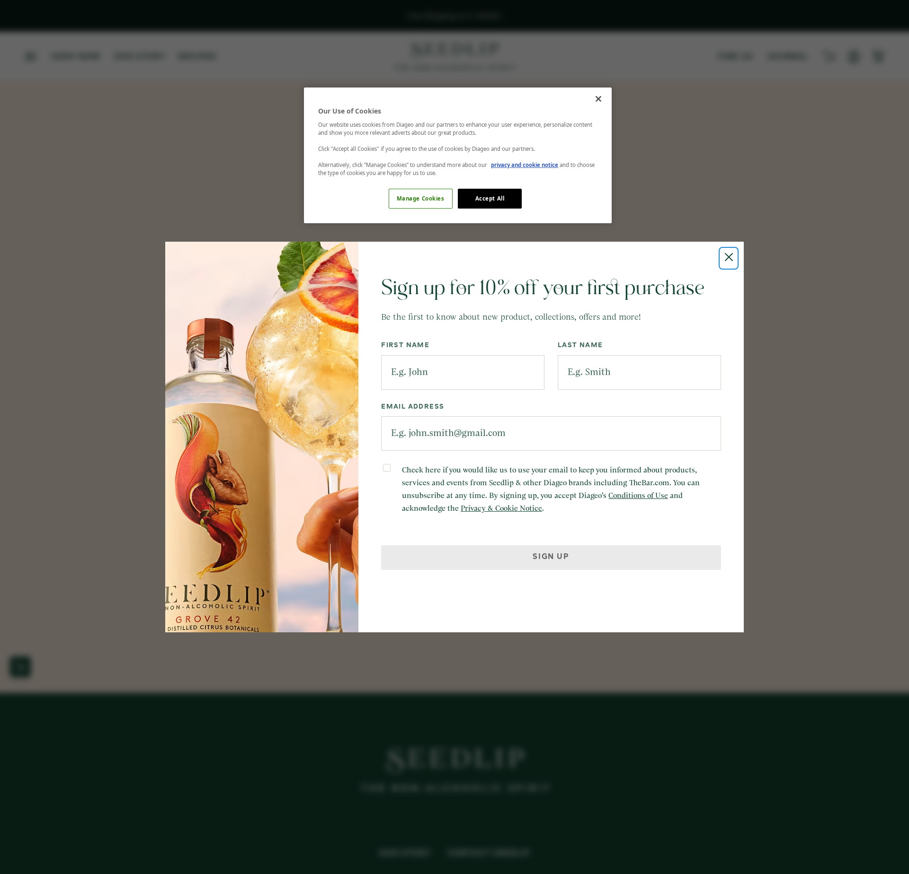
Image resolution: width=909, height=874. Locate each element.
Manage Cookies (421, 198)
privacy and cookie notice (524, 164)
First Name (405, 345)
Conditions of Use (638, 495)
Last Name (580, 345)
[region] (458, 155)
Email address (412, 406)
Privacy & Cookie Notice (501, 508)
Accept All (490, 198)
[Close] (598, 98)
